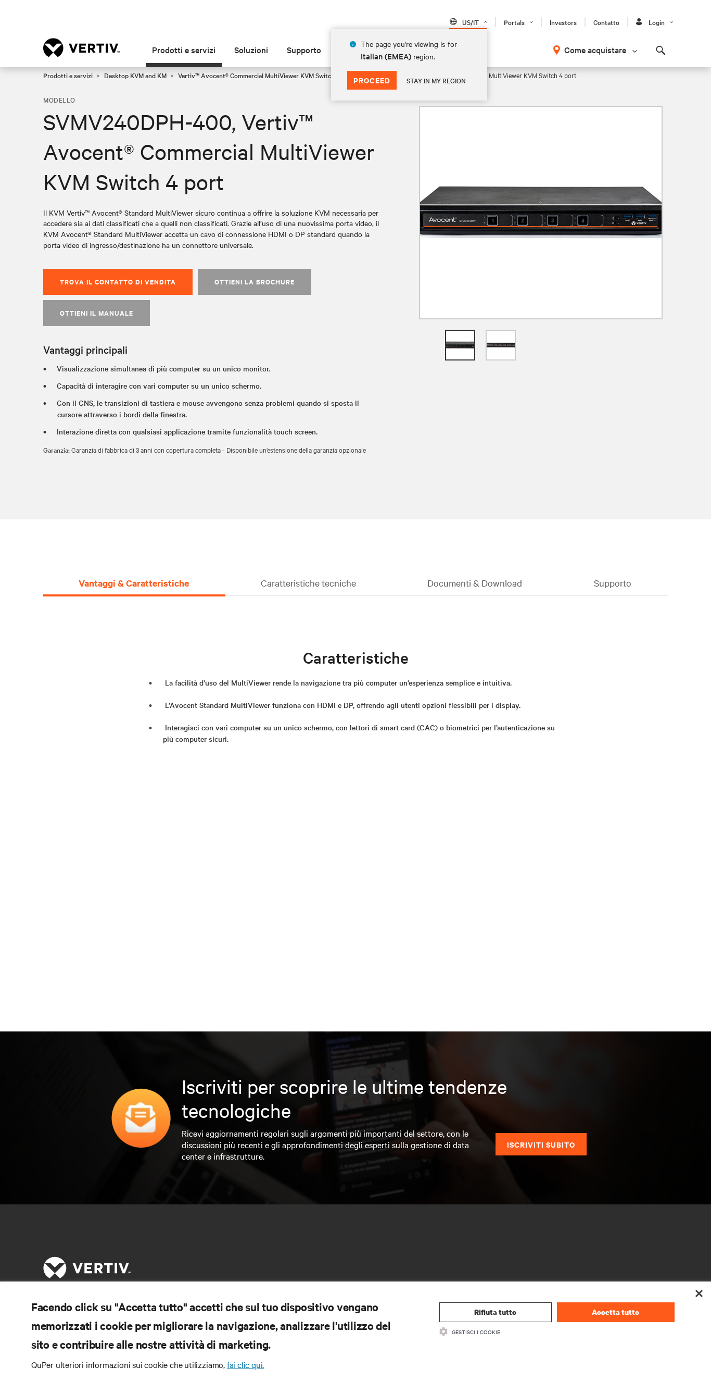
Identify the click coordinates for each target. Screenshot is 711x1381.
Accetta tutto (615, 1312)
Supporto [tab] (612, 583)
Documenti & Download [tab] (474, 583)
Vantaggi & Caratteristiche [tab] (134, 583)
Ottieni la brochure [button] (254, 282)
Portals (514, 22)
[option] (541, 212)
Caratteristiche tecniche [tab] (308, 583)
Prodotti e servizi (183, 49)
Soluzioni (251, 49)
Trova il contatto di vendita (118, 282)
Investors (563, 22)
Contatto (606, 22)
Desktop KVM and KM (135, 75)
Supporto (304, 49)
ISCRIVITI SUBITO (541, 1144)
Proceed (371, 79)
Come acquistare (595, 49)
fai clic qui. (245, 1364)
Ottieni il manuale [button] (96, 313)
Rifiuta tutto (495, 1312)
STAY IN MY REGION (436, 80)
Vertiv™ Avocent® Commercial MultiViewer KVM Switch (256, 75)
